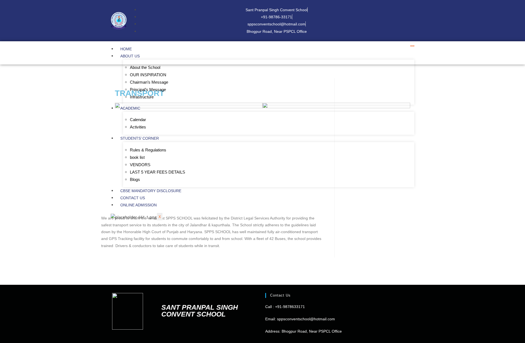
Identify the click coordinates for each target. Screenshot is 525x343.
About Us (130, 56)
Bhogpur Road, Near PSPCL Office (312, 331)
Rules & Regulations (148, 150)
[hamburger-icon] (412, 45)
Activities (138, 127)
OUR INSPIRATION (148, 74)
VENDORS (140, 164)
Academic (130, 108)
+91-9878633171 (290, 306)
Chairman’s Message (149, 82)
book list (137, 157)
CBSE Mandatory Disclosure (150, 191)
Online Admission (138, 205)
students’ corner (139, 138)
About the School (145, 67)
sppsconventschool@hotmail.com (305, 319)
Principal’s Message (148, 89)
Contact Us (132, 198)
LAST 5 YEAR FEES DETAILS (157, 172)
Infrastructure (142, 97)
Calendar (138, 119)
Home (126, 49)
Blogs (135, 179)
